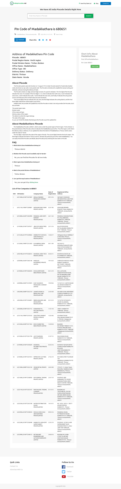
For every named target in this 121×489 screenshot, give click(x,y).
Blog (96, 3)
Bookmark (21, 39)
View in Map (59, 34)
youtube (70, 476)
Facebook (70, 467)
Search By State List (85, 3)
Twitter (69, 471)
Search (88, 16)
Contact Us (106, 3)
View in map (95, 66)
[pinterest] (50, 40)
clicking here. (33, 182)
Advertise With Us (16, 469)
